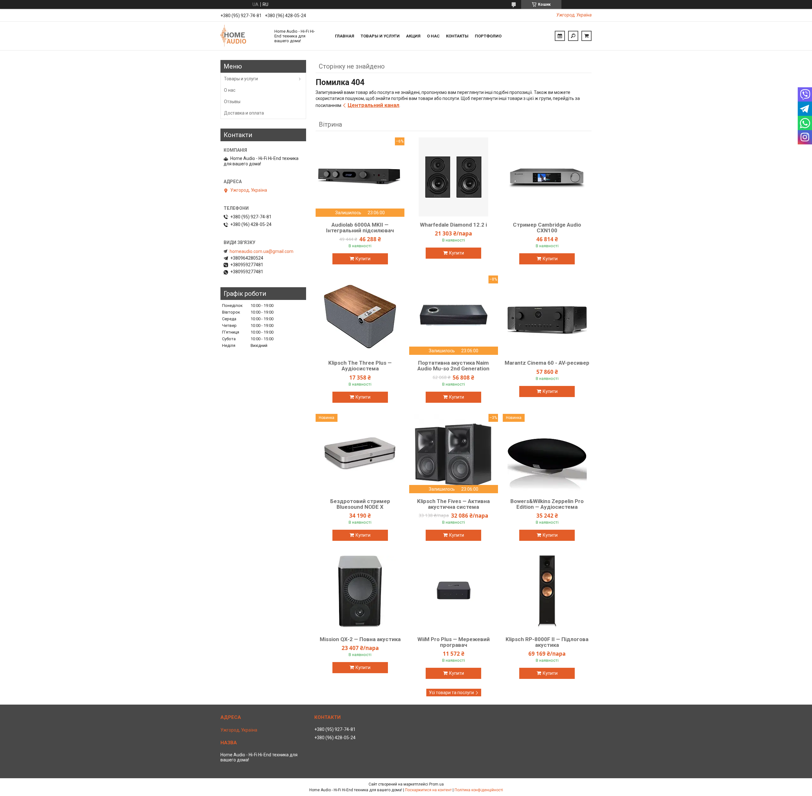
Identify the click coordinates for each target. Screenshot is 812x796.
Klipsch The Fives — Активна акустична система (453, 504)
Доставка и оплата (244, 113)
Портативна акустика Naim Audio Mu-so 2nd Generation (453, 365)
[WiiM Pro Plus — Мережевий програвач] (453, 591)
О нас (433, 36)
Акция (413, 36)
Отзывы (232, 101)
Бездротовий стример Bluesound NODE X (360, 504)
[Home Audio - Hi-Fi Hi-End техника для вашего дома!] (244, 36)
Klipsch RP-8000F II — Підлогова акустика (547, 642)
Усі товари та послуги (451, 692)
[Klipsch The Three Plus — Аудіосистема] (360, 315)
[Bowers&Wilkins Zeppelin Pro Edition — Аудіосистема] (547, 453)
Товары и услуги (380, 36)
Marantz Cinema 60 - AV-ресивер (547, 363)
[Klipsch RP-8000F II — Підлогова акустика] (547, 591)
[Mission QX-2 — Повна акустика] (360, 591)
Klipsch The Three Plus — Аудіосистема (360, 365)
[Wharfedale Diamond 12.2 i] (453, 177)
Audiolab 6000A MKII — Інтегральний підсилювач (360, 227)
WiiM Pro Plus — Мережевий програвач (453, 642)
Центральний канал (373, 105)
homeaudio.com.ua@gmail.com (261, 251)
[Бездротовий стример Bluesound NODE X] (360, 453)
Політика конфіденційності (479, 790)
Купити (363, 258)
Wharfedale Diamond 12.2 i (453, 225)
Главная (344, 36)
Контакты (457, 36)
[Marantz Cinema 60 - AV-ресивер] (547, 315)
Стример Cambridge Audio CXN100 (547, 227)
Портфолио (488, 36)
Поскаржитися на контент (428, 790)
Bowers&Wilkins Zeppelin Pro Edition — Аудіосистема (547, 504)
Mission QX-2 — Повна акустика (360, 639)
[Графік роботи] (560, 36)
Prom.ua (436, 784)
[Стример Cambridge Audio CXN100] (547, 177)
